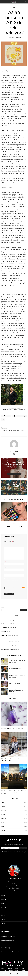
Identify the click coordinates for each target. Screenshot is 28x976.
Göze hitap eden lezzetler (7, 649)
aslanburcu (16, 430)
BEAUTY (3, 810)
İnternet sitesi (7, 573)
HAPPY (14, 482)
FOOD (2, 822)
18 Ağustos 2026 (12, 662)
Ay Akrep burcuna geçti (7, 645)
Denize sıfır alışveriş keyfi (7, 623)
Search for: (4, 607)
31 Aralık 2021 (18, 37)
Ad (5, 562)
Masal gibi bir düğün (6, 631)
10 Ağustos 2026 (12, 693)
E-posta (6, 567)
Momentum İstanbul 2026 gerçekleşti (10, 635)
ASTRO (14, 7)
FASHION (14, 460)
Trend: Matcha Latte (14, 526)
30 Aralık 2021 (20, 470)
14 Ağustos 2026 (12, 677)
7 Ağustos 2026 (4, 793)
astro (22, 430)
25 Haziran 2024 (19, 528)
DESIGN (3, 814)
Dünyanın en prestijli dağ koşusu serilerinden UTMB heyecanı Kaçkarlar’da (13, 791)
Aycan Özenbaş (10, 37)
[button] (10, 531)
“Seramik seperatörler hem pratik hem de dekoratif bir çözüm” (12, 759)
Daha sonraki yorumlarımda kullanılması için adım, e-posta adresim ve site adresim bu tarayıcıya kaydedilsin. (14, 580)
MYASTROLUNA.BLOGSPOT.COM (19, 409)
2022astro (5, 430)
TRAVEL (3, 830)
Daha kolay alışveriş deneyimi (8, 620)
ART (2, 803)
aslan (10, 430)
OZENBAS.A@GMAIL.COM (7, 409)
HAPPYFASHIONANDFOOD (10, 470)
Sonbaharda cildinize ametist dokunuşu (12, 728)
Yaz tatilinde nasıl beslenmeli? (8, 627)
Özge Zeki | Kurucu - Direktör (14, 878)
